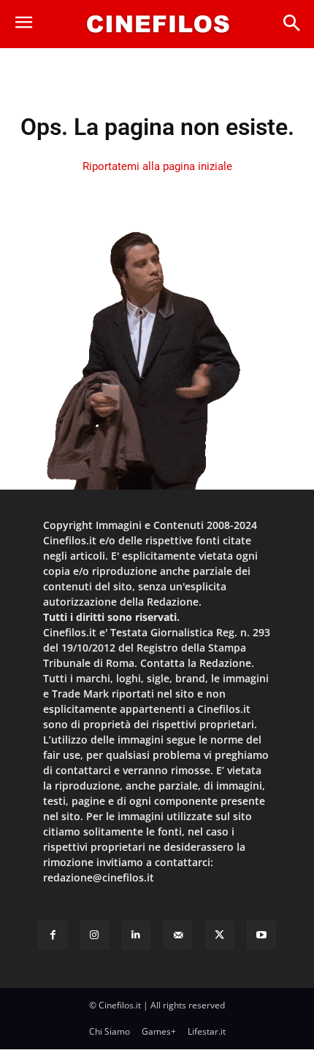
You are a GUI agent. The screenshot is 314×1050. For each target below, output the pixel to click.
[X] (219, 935)
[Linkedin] (136, 935)
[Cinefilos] (158, 24)
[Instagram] (94, 935)
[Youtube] (261, 935)
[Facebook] (52, 935)
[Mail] (178, 935)
